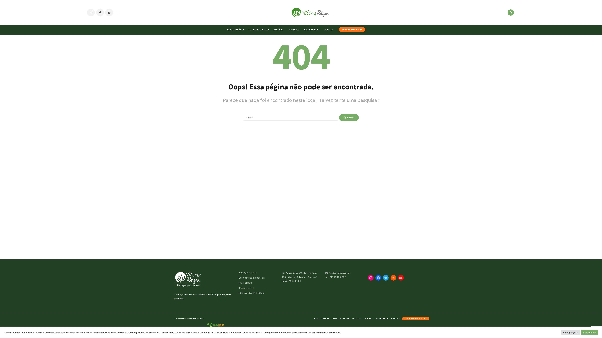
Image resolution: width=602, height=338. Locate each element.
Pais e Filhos (311, 29)
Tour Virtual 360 (259, 29)
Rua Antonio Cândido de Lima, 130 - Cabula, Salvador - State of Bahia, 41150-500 (300, 277)
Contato (328, 29)
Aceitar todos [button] (589, 332)
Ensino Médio (245, 282)
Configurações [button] (570, 332)
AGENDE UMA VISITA (352, 29)
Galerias (294, 29)
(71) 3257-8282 (337, 277)
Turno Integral (246, 287)
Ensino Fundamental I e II (252, 277)
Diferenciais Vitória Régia (251, 293)
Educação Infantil (248, 272)
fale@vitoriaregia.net (339, 273)
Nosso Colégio (235, 29)
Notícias (279, 29)
